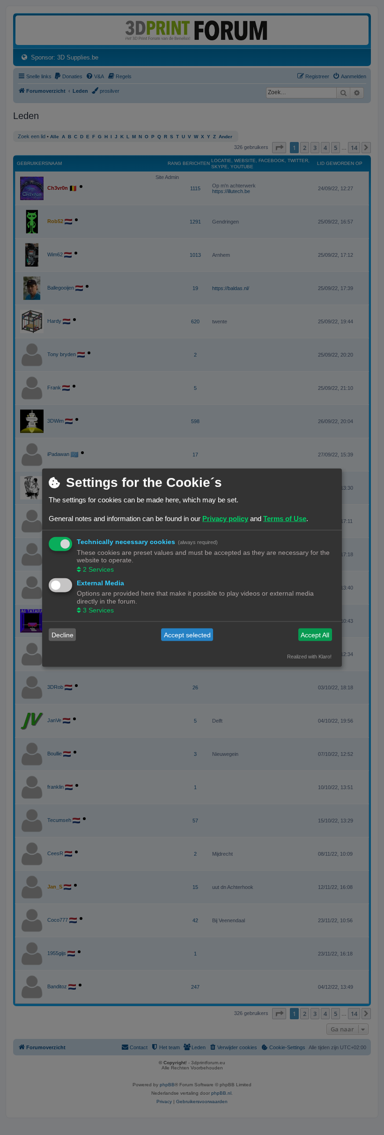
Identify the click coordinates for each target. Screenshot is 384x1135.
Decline (63, 634)
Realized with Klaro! (309, 656)
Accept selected (187, 634)
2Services (98, 569)
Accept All (315, 634)
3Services (98, 610)
